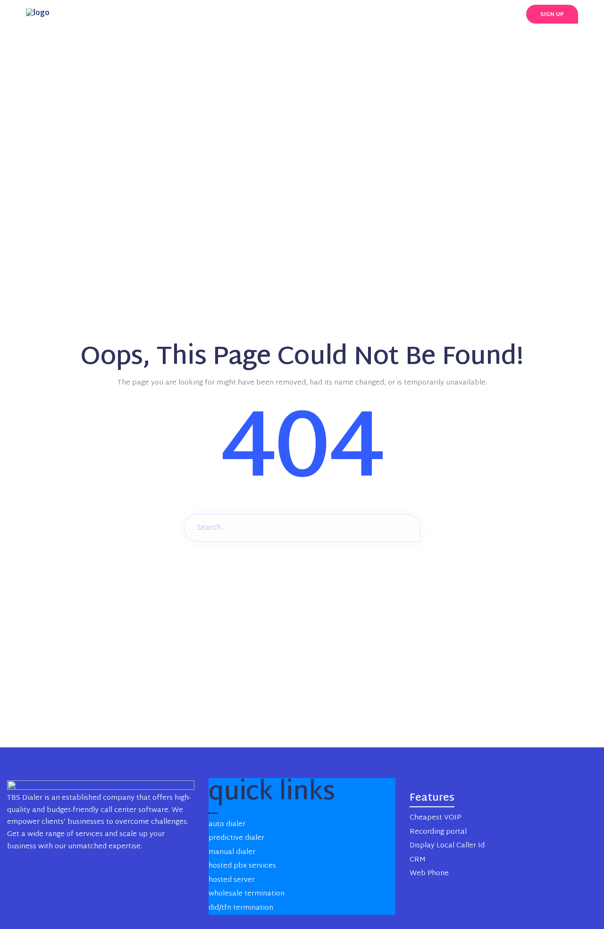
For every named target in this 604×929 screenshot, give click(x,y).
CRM (418, 860)
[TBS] (38, 14)
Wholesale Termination (247, 893)
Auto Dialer (227, 824)
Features (296, 14)
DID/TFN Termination (241, 908)
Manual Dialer (232, 852)
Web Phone (429, 873)
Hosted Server (232, 880)
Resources (347, 14)
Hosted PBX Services (242, 866)
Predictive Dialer (236, 838)
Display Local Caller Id (447, 845)
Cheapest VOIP (435, 818)
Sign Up (552, 14)
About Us (399, 14)
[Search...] (405, 527)
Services (249, 14)
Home (209, 14)
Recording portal (438, 832)
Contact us (453, 14)
